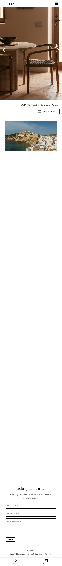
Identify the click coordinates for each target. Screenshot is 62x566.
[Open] (56, 4)
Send (10, 539)
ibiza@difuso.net (17, 554)
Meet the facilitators (16, 461)
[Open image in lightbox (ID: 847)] (31, 50)
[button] (3, 50)
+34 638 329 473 (34, 554)
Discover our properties (18, 346)
